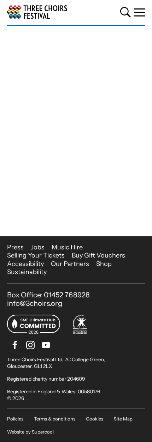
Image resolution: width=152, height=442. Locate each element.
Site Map (123, 419)
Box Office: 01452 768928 (48, 295)
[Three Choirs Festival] (37, 12)
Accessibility (25, 264)
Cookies (94, 419)
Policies (15, 419)
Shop (104, 264)
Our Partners (70, 264)
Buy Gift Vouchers (98, 255)
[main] (76, 131)
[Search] (125, 12)
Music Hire (67, 247)
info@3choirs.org (34, 303)
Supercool (43, 432)
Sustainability (27, 272)
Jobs (38, 247)
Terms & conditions (54, 419)
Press (15, 247)
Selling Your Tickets (36, 255)
